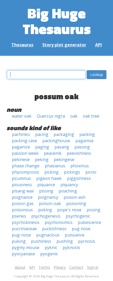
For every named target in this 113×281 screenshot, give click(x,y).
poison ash (74, 197)
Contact (76, 267)
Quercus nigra (51, 116)
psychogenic (78, 216)
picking (51, 172)
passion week (25, 153)
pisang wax (23, 191)
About (20, 267)
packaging (64, 134)
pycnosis (86, 241)
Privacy (60, 267)
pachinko (21, 134)
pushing (64, 241)
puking (19, 241)
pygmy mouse (25, 247)
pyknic (51, 247)
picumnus (21, 178)
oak (74, 116)
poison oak (50, 203)
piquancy (69, 185)
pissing (46, 191)
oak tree (91, 116)
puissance (74, 235)
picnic (90, 172)
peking (42, 159)
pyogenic (49, 254)
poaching (68, 191)
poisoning (76, 203)
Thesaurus (22, 45)
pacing (41, 134)
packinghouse (56, 141)
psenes (19, 216)
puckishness (54, 229)
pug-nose (21, 235)
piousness (22, 185)
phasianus (55, 166)
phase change (25, 166)
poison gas (23, 203)
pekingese (64, 159)
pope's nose (69, 210)
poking (45, 210)
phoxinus (79, 166)
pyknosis (71, 247)
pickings (72, 172)
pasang (61, 147)
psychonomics (59, 222)
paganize (21, 147)
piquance (46, 185)
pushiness (41, 241)
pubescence (89, 222)
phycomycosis (25, 172)
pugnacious (47, 235)
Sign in (92, 267)
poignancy (48, 197)
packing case (24, 141)
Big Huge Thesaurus (57, 21)
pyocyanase (23, 254)
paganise (84, 141)
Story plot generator (64, 45)
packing (87, 134)
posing (93, 210)
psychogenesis (45, 216)
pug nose (81, 229)
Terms (44, 267)
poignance (22, 197)
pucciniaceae (24, 229)
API (98, 45)
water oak (22, 116)
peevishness (79, 153)
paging (42, 147)
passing (82, 147)
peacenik (52, 153)
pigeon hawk (49, 178)
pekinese (21, 159)
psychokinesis (25, 222)
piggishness (79, 178)
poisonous (22, 210)
